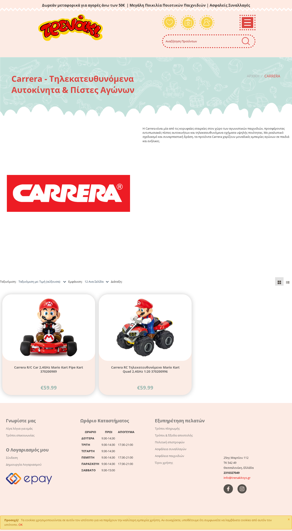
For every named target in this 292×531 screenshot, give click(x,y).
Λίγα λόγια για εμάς (19, 428)
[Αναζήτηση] (246, 41)
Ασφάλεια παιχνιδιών (169, 456)
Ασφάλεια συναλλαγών (170, 449)
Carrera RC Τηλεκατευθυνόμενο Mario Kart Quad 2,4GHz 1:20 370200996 (145, 369)
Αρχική (253, 76)
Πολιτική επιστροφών (170, 442)
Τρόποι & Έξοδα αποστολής (174, 435)
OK (20, 525)
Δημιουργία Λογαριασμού (24, 464)
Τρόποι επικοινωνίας (20, 435)
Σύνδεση (12, 458)
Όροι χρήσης (164, 463)
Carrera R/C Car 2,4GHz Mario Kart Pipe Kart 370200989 (48, 369)
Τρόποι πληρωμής (167, 428)
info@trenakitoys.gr (237, 478)
